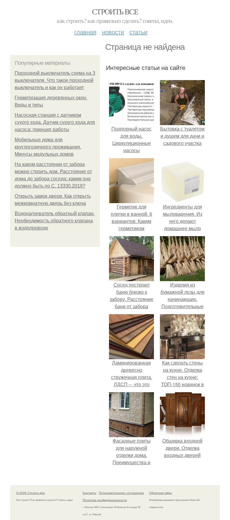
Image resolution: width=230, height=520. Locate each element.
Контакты (89, 493)
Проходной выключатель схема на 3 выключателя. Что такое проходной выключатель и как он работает (55, 80)
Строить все (115, 11)
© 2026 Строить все (30, 493)
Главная (85, 31)
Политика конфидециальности (105, 500)
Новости (113, 31)
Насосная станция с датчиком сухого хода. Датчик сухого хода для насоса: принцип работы (55, 122)
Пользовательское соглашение (121, 493)
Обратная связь (160, 493)
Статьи (138, 31)
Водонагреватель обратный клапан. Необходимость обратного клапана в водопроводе (55, 220)
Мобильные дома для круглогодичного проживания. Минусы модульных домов (48, 147)
